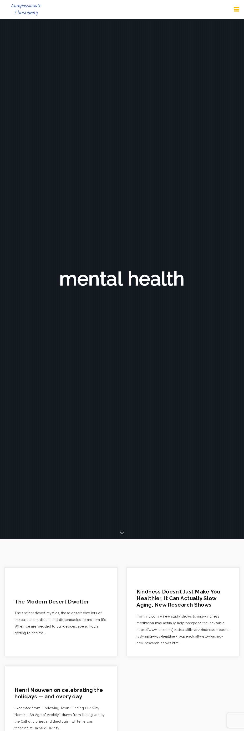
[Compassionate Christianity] (26, 9)
